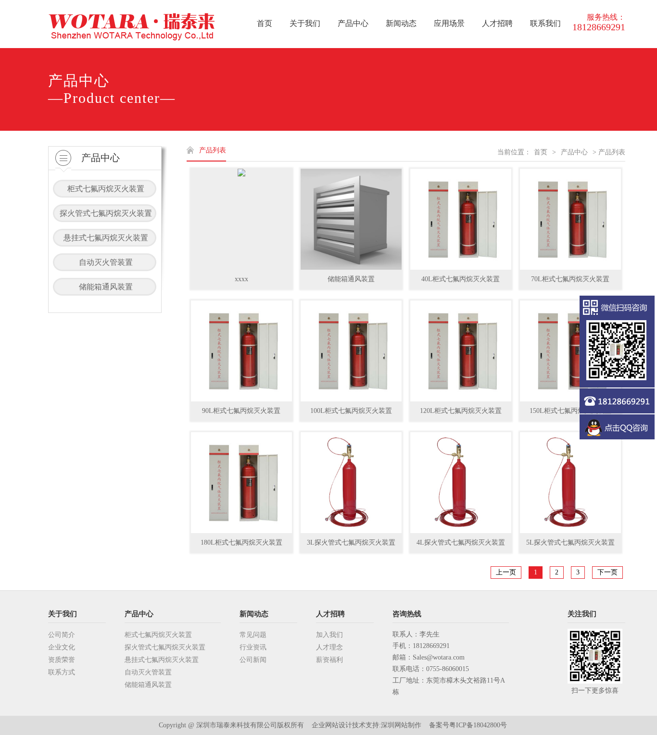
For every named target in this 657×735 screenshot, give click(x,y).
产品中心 (574, 152)
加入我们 (329, 634)
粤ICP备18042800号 (478, 725)
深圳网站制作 (401, 725)
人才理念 (329, 647)
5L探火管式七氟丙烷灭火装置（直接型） (570, 545)
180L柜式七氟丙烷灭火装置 (241, 542)
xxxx (241, 279)
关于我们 (62, 614)
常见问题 (253, 634)
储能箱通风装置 (351, 279)
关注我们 (582, 614)
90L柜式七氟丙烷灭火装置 (241, 410)
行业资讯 (253, 647)
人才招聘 (330, 614)
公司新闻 (253, 659)
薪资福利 (329, 659)
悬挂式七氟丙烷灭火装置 (162, 659)
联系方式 (61, 672)
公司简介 (61, 634)
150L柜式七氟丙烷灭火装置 (570, 410)
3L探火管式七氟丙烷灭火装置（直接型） (351, 545)
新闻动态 (254, 614)
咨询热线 (406, 614)
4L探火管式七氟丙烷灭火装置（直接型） (461, 545)
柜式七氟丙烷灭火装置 (158, 634)
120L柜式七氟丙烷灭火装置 (461, 410)
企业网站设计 (332, 725)
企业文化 (61, 647)
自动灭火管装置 (148, 672)
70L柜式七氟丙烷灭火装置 (570, 279)
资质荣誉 (61, 659)
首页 (540, 152)
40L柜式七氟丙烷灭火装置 (460, 279)
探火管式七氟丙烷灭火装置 (165, 647)
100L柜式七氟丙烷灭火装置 (351, 410)
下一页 (607, 572)
